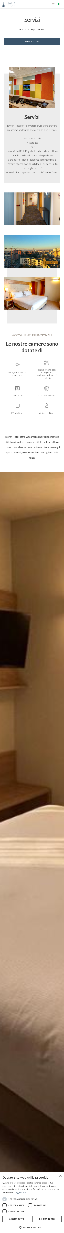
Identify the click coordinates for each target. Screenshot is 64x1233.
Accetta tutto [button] (16, 1219)
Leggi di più (20, 1192)
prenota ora (32, 41)
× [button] (60, 1176)
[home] (7, 4)
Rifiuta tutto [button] (47, 1219)
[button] (53, 4)
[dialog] (32, 1202)
